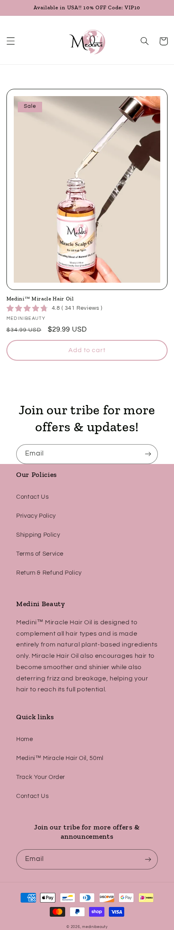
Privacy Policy (36, 516)
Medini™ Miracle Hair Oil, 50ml (60, 758)
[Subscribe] (148, 454)
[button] (10, 41)
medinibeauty (95, 927)
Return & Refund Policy (49, 573)
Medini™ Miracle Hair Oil (40, 299)
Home (24, 739)
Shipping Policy (38, 535)
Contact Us (32, 497)
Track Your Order (40, 777)
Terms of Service (40, 554)
